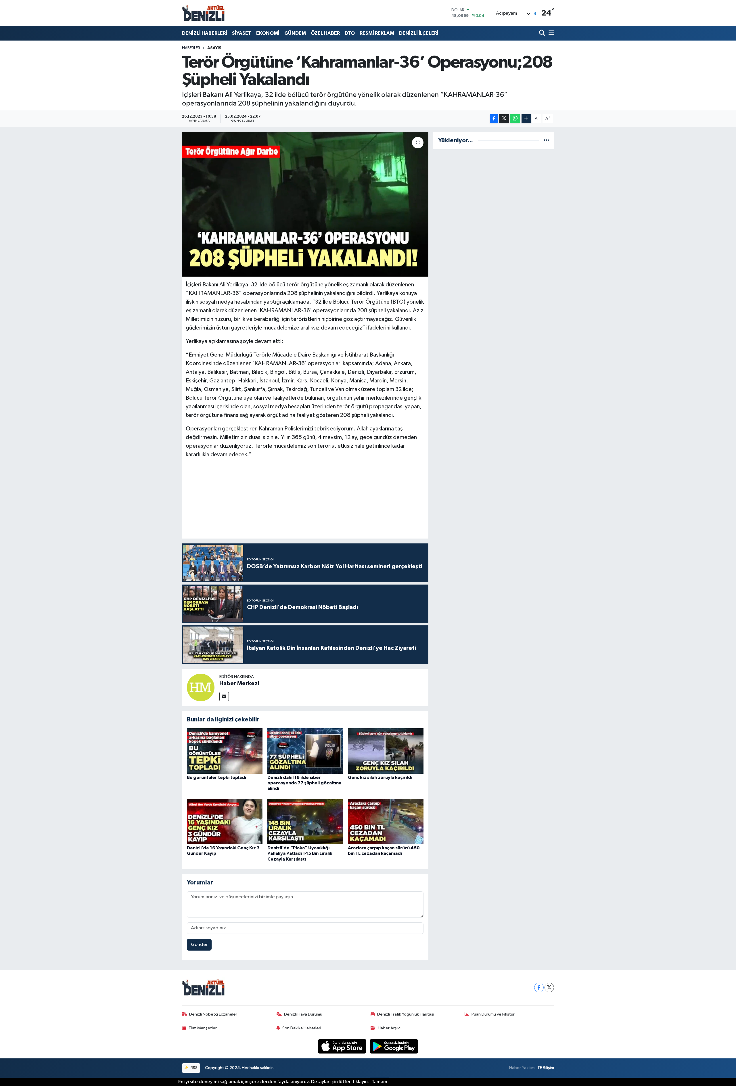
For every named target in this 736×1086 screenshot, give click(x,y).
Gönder (199, 944)
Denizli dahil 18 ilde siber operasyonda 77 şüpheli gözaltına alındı (304, 783)
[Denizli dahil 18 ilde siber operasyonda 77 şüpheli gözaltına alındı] (305, 750)
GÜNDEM (295, 33)
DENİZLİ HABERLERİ (204, 33)
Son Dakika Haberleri (301, 1028)
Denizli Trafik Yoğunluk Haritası (405, 1014)
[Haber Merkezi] (200, 687)
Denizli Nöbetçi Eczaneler (213, 1014)
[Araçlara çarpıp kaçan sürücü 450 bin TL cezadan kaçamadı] (385, 821)
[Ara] (542, 33)
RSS (194, 1068)
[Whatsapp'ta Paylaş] (515, 119)
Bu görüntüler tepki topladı (216, 777)
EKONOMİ (267, 33)
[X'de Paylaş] (504, 119)
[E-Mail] (224, 696)
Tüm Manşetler (203, 1028)
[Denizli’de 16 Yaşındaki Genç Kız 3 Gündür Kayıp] (224, 821)
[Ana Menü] (550, 33)
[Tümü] (546, 140)
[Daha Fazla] (526, 119)
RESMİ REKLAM (377, 33)
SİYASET (241, 33)
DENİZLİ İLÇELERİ (418, 33)
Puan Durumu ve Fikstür (493, 1014)
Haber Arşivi (389, 1028)
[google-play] (394, 1046)
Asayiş (214, 48)
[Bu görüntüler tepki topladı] (224, 750)
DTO (350, 33)
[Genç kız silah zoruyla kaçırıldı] (385, 750)
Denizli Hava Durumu (303, 1014)
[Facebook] (539, 987)
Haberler (191, 48)
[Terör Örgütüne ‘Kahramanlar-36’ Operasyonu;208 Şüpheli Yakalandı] (305, 204)
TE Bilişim (545, 1068)
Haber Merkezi (239, 683)
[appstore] (343, 1046)
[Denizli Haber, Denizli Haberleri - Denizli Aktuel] (203, 13)
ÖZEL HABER (325, 33)
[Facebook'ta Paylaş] (494, 119)
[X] (549, 987)
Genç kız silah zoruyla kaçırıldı (380, 777)
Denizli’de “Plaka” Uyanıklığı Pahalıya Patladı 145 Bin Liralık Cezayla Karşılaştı (299, 853)
